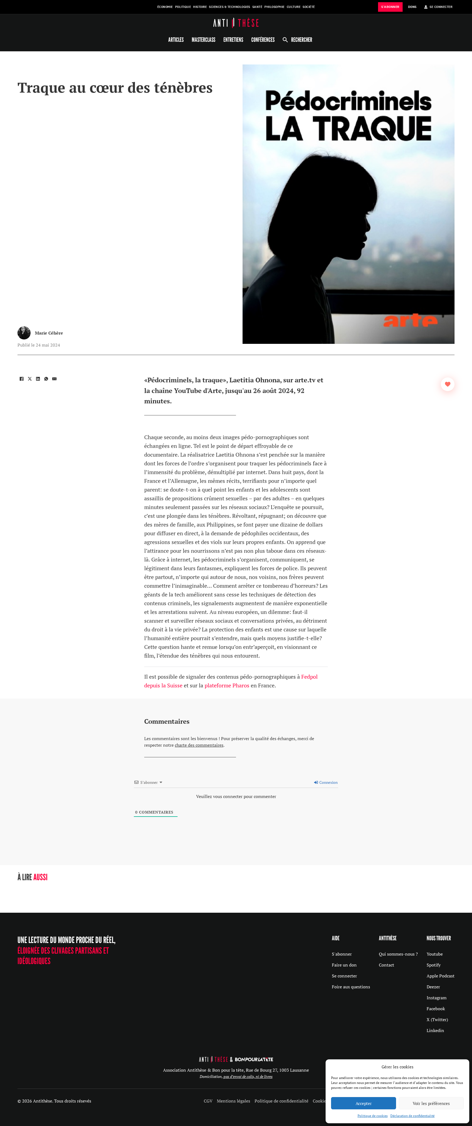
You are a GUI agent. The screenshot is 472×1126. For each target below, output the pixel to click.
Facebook (436, 1009)
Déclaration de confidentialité (412, 1116)
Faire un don (344, 965)
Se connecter (344, 976)
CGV (208, 1101)
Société (309, 7)
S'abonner (342, 954)
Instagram (437, 998)
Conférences (263, 39)
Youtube (435, 954)
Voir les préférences (431, 1103)
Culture (294, 7)
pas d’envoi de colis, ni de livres (248, 1076)
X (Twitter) (437, 1019)
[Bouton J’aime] (448, 384)
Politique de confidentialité (281, 1101)
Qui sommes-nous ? (398, 954)
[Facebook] (21, 379)
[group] (63, 891)
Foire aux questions (351, 987)
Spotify (434, 965)
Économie (165, 7)
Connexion (328, 782)
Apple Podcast (441, 976)
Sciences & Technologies (229, 7)
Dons (412, 7)
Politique (183, 7)
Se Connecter (441, 7)
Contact (386, 965)
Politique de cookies (373, 1116)
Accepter (364, 1103)
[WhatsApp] (46, 379)
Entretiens (233, 39)
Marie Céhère (49, 333)
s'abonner (390, 7)
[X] (30, 379)
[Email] (54, 379)
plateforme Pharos (227, 685)
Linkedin (435, 1030)
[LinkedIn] (38, 379)
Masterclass (203, 39)
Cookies (320, 1101)
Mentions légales (233, 1101)
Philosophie (274, 7)
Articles (176, 39)
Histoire (200, 7)
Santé (257, 7)
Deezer (433, 987)
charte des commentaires (199, 745)
